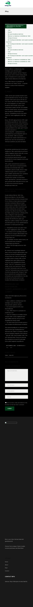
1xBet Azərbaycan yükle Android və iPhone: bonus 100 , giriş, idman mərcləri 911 (15, 26)
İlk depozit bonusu (12, 38)
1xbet (6, 355)
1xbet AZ (11, 355)
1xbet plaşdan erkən (22, 130)
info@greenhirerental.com (13, 590)
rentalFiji (22, 345)
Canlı (9, 30)
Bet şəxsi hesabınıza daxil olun (15, 34)
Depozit (10, 32)
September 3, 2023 (11, 345)
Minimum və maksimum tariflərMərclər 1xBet (19, 36)
